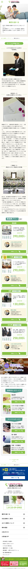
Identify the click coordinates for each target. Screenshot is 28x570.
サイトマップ (6, 554)
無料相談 (4, 527)
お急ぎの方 (5, 532)
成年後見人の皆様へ (7, 541)
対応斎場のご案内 (7, 519)
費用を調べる (6, 514)
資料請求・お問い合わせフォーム (11, 550)
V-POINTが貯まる (7, 546)
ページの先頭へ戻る (14, 459)
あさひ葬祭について (8, 523)
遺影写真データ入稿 (7, 548)
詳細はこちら (18, 401)
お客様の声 (5, 536)
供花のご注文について (8, 543)
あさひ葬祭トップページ (6, 38)
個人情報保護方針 (7, 552)
